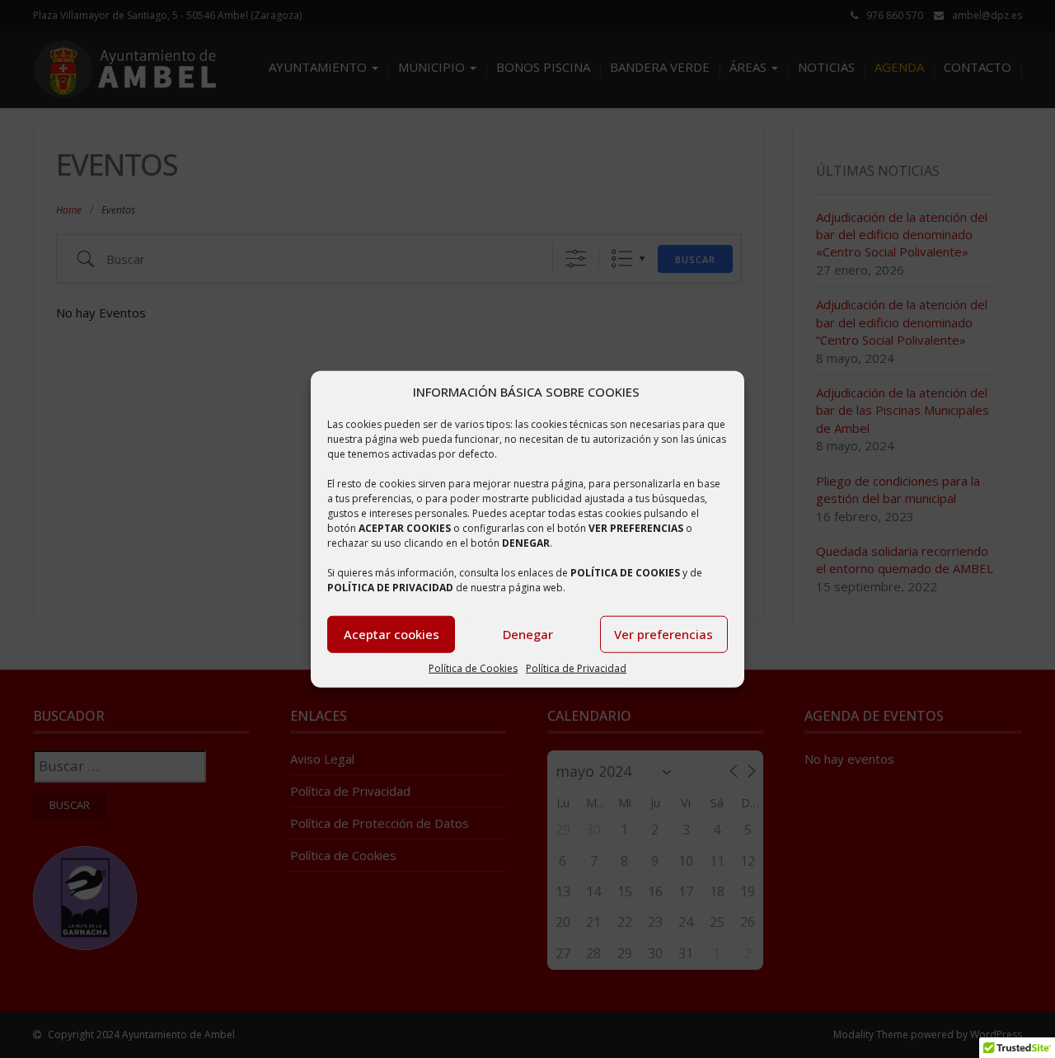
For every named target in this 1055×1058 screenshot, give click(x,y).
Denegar (528, 634)
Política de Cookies (473, 668)
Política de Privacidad (576, 668)
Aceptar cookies (391, 634)
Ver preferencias (663, 634)
